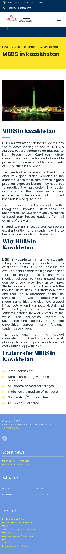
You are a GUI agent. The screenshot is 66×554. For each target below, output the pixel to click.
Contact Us (42, 494)
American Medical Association (17, 536)
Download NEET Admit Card (15, 460)
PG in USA (7, 494)
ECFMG (11, 532)
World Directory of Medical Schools (19, 529)
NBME (5, 532)
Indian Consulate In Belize (15, 546)
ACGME (6, 542)
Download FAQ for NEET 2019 (16, 464)
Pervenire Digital (11, 427)
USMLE (5, 525)
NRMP (5, 539)
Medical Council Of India (14, 519)
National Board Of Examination (17, 522)
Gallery (39, 488)
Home (5, 47)
